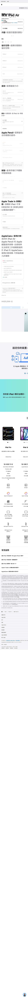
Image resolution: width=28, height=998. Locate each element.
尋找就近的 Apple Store (10, 640)
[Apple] (1, 611)
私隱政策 (2, 648)
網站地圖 (15, 648)
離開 (8, 1)
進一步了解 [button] (14, 22)
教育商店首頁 (3, 1)
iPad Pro (8, 447)
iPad (5, 611)
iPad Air (10, 611)
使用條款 (7, 648)
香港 (2, 644)
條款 (17, 594)
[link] (24, 994)
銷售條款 (11, 648)
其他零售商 (18, 640)
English (5, 644)
